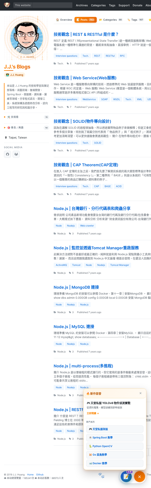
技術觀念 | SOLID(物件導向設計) (82, 121)
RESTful (110, 55)
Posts (85, 19)
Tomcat (76, 264)
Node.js (61, 233)
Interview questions (66, 55)
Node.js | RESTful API (74, 409)
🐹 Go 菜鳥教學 (98, 454)
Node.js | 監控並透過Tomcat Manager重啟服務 (96, 248)
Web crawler (87, 225)
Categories (98, 5)
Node (59, 225)
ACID (119, 186)
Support (124, 5)
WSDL (116, 99)
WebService (89, 99)
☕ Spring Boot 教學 (101, 437)
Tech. (86, 55)
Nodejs (71, 225)
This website (23, 5)
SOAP (104, 99)
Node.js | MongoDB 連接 (76, 287)
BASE (108, 186)
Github (39, 474)
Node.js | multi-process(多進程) (83, 366)
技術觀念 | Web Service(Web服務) (85, 78)
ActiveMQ (61, 264)
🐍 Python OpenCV (100, 446)
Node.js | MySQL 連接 (74, 326)
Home (30, 474)
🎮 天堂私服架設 (98, 429)
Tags (112, 5)
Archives (82, 5)
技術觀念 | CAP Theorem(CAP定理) (86, 165)
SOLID (97, 142)
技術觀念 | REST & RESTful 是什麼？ (86, 34)
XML (139, 99)
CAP (96, 186)
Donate (137, 5)
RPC (122, 55)
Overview (64, 19)
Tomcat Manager (119, 264)
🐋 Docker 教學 (98, 463)
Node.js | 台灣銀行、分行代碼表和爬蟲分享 (92, 208)
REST (97, 55)
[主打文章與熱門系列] (139, 476)
